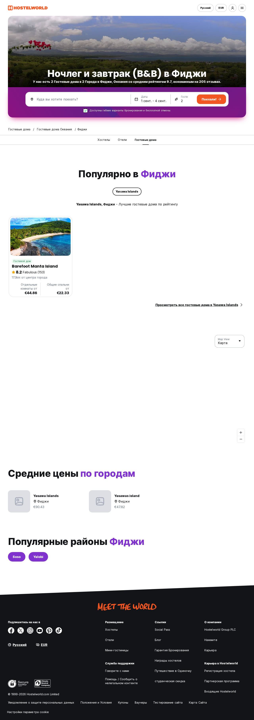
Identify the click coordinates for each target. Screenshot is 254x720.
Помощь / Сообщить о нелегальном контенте (121, 681)
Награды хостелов (168, 660)
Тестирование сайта (168, 702)
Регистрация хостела (219, 670)
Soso (17, 557)
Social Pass (162, 629)
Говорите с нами (117, 670)
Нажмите (210, 640)
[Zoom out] (241, 439)
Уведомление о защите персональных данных (41, 702)
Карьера (210, 650)
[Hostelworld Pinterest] (49, 630)
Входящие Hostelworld (220, 691)
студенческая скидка (170, 681)
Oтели (109, 640)
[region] (127, 388)
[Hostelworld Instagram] (30, 630)
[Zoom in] (241, 432)
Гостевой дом (22, 261)
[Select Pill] (233, 8)
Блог (158, 640)
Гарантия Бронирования (172, 650)
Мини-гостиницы (116, 650)
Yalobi (38, 557)
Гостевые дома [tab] (145, 139)
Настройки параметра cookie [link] (28, 712)
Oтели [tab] (122, 139)
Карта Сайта (198, 702)
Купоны (123, 702)
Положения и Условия (96, 702)
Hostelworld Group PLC (220, 629)
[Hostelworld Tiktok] (59, 630)
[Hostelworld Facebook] (11, 630)
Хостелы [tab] (104, 139)
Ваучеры (141, 702)
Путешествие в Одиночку (173, 670)
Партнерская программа (221, 681)
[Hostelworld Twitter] (20, 630)
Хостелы (111, 629)
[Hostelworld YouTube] (40, 630)
